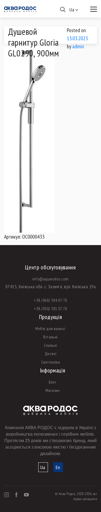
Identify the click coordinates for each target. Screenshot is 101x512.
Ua (42, 467)
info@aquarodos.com (50, 279)
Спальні (50, 345)
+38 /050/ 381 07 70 (50, 308)
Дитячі (51, 353)
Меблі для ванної (50, 328)
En (58, 467)
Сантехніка (50, 362)
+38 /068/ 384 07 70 (50, 300)
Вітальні (50, 337)
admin (78, 46)
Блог (53, 382)
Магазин (53, 390)
